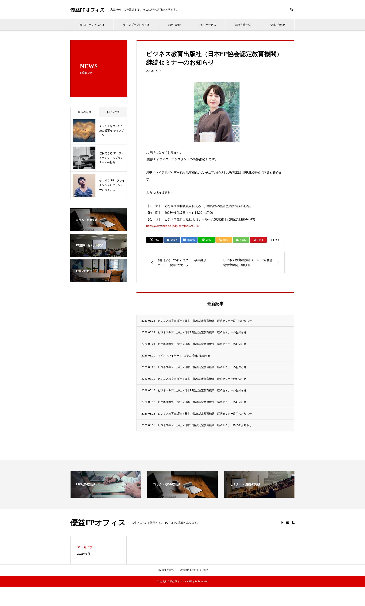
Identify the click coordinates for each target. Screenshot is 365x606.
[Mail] (287, 522)
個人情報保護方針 (166, 570)
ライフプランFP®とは (136, 24)
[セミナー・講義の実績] (259, 496)
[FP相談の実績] (106, 496)
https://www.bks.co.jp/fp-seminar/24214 (172, 226)
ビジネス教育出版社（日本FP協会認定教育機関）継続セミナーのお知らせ (202, 332)
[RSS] (293, 522)
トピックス (113, 112)
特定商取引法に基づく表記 (194, 570)
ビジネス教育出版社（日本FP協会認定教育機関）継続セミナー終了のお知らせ (205, 320)
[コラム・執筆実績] (98, 228)
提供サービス (208, 24)
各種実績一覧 (243, 24)
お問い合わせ (277, 24)
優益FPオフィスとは (92, 24)
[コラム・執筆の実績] (182, 496)
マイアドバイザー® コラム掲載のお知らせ (184, 355)
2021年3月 (83, 553)
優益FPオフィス (87, 9)
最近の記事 (84, 112)
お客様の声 (175, 24)
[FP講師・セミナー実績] (98, 254)
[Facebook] (282, 522)
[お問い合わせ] (98, 279)
